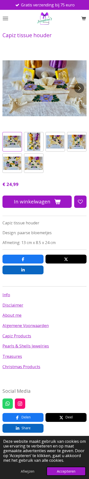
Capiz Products (16, 336)
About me (12, 315)
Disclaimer (12, 305)
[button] (12, 141)
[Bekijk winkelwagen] (83, 18)
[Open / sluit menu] (5, 18)
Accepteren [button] (66, 471)
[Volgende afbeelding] (79, 88)
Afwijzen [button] (27, 471)
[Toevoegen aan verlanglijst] (80, 202)
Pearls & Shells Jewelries (25, 346)
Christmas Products (21, 366)
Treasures (12, 356)
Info (6, 294)
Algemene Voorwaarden (25, 325)
